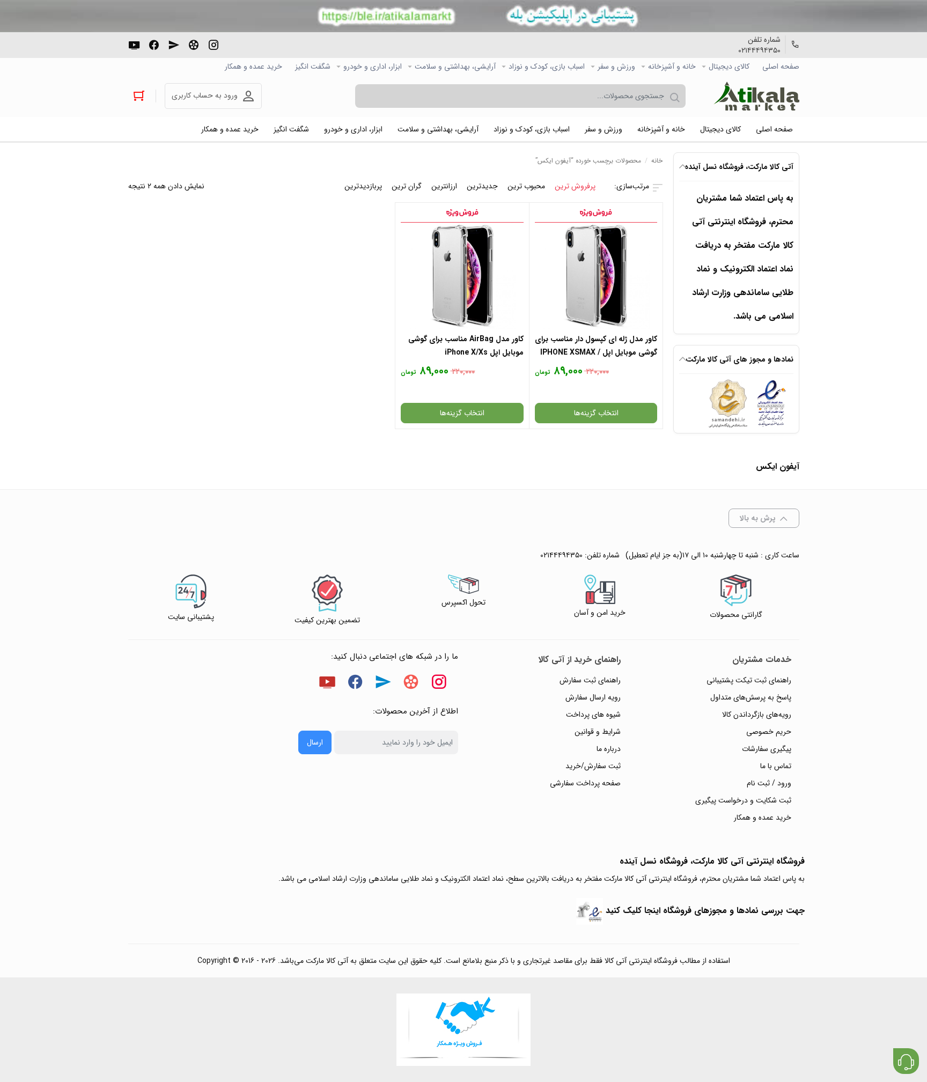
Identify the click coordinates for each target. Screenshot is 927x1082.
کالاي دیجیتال (729, 66)
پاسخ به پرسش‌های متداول (750, 697)
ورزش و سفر (616, 66)
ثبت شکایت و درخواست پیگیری (743, 800)
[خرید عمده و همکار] (463, 1029)
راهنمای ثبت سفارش (590, 680)
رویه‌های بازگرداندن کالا (756, 714)
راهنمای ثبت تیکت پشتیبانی (749, 680)
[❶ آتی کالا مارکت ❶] (756, 96)
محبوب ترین (526, 186)
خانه (657, 161)
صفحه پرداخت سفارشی (585, 783)
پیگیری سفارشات (766, 749)
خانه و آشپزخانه (672, 66)
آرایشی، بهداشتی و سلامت (455, 66)
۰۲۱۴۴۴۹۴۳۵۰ (759, 50)
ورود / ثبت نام (769, 783)
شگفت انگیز (312, 66)
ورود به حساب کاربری (205, 95)
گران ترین (407, 186)
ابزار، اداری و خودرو (372, 66)
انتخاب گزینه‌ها (596, 413)
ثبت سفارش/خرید (593, 766)
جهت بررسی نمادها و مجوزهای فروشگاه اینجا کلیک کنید (705, 910)
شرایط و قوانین (598, 732)
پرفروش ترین (575, 186)
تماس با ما (775, 766)
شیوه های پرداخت (593, 714)
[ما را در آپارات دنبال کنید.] (194, 44)
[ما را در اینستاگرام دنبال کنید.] (213, 44)
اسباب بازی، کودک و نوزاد (547, 66)
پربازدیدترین (363, 186)
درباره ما (609, 749)
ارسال (315, 742)
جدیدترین (482, 186)
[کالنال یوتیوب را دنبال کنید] (134, 44)
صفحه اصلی (780, 66)
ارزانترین (444, 186)
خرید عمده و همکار (253, 66)
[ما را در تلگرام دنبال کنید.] (174, 44)
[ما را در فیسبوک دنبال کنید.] (154, 44)
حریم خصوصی (768, 732)
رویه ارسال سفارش (593, 697)
